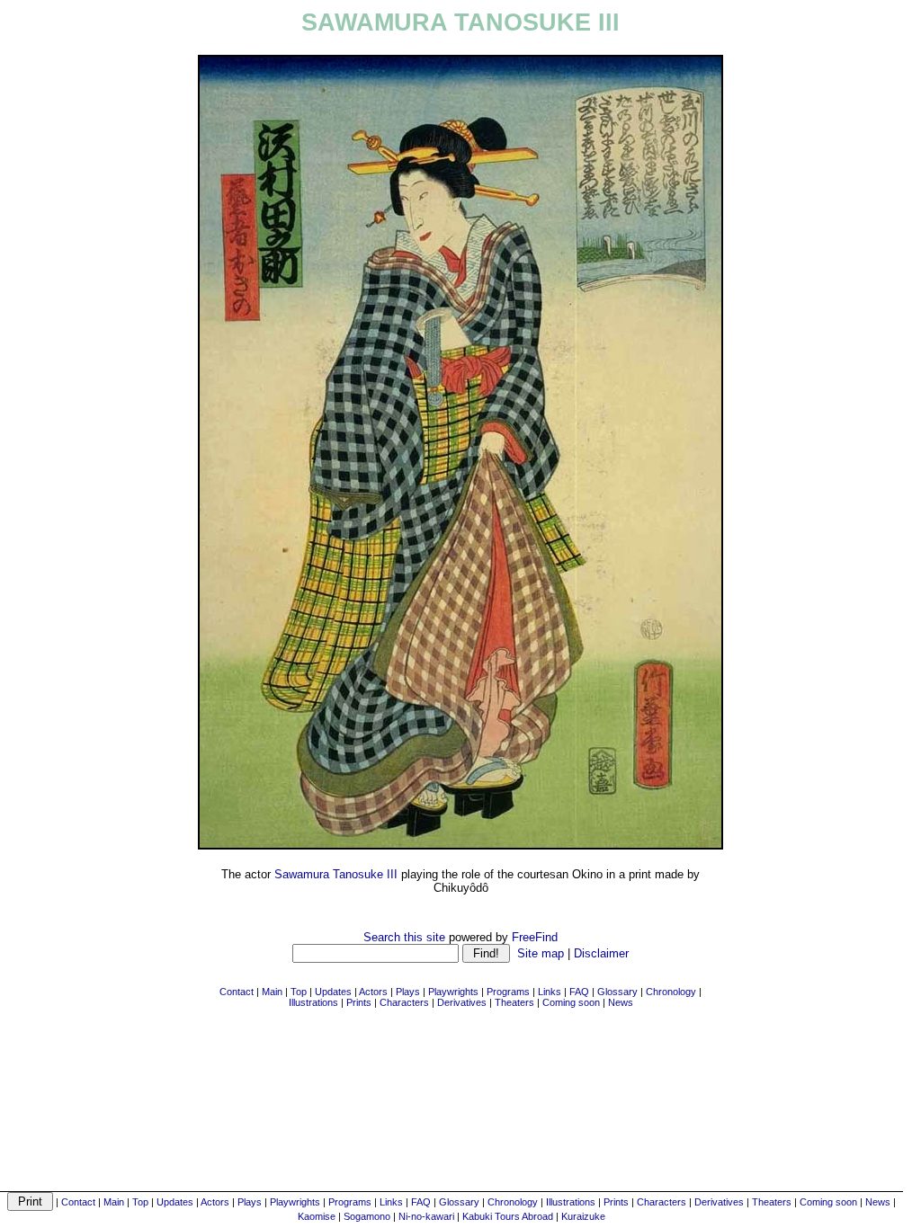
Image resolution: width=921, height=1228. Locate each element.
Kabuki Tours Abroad (507, 1216)
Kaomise (316, 1216)
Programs (349, 1202)
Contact (78, 1202)
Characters (661, 1202)
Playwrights (295, 1202)
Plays (249, 1202)
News (877, 1202)
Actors (215, 1202)
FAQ (421, 1202)
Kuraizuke (583, 1216)
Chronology (512, 1202)
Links (391, 1202)
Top (140, 1202)
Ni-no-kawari (426, 1216)
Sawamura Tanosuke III (336, 874)
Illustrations (570, 1202)
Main (113, 1202)
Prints (616, 1202)
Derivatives (719, 1202)
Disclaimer (601, 953)
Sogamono (367, 1216)
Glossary (459, 1202)
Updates (174, 1202)
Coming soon (828, 1202)
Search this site (404, 937)
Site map (540, 953)
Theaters (771, 1202)
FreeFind (535, 937)
